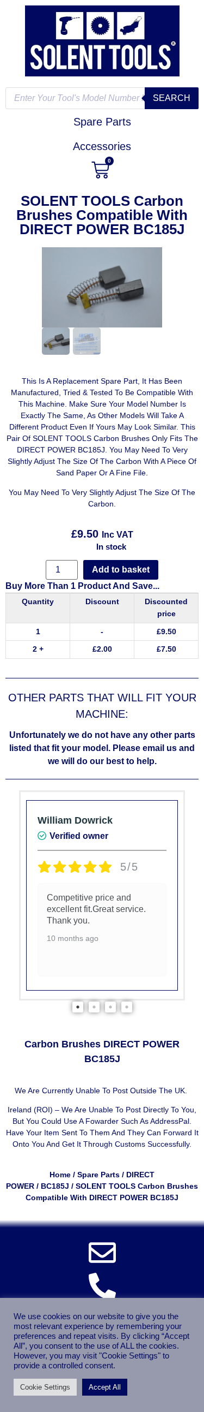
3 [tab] (110, 1007)
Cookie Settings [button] (45, 1387)
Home (60, 1174)
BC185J (55, 1186)
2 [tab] (94, 1007)
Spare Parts (98, 1174)
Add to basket (121, 569)
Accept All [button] (105, 1387)
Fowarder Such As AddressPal (137, 1121)
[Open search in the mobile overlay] (102, 98)
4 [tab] (126, 1007)
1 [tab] (77, 1007)
